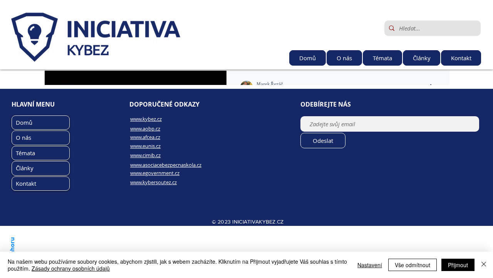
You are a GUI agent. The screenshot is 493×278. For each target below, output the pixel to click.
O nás (23, 137)
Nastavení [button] (369, 265)
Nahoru (12, 248)
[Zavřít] (483, 265)
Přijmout (458, 265)
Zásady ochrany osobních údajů (71, 268)
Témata (25, 153)
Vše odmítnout (412, 265)
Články (25, 168)
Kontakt (26, 183)
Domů (24, 122)
